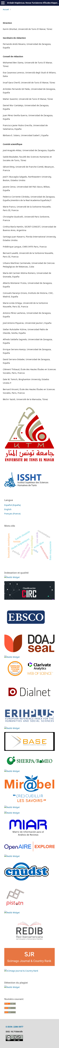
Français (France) (12, 513)
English (7, 509)
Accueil (6, 9)
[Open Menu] (3, 3)
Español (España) (12, 505)
